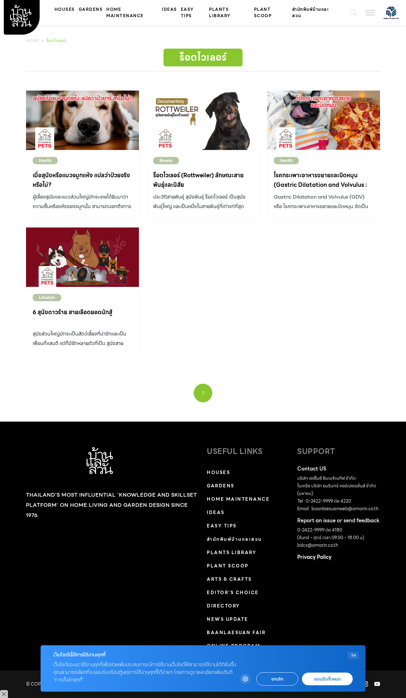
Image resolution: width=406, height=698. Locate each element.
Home (32, 40)
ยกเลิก (277, 679)
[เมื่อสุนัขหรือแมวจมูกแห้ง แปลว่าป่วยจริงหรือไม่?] (82, 120)
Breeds (166, 161)
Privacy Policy (314, 557)
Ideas (169, 9)
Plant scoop (263, 12)
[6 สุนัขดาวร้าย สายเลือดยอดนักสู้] (82, 257)
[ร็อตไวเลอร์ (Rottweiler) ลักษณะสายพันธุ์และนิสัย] (203, 120)
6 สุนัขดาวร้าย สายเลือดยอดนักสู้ (72, 312)
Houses (65, 9)
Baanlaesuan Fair (236, 632)
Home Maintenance (125, 12)
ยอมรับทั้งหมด (327, 679)
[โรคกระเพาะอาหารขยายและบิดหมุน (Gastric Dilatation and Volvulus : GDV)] (323, 120)
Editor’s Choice (233, 592)
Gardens (91, 9)
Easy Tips (187, 12)
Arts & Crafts (229, 579)
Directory (223, 605)
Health (45, 161)
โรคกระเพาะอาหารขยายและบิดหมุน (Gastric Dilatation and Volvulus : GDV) (320, 185)
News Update (227, 619)
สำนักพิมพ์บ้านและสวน (310, 12)
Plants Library (220, 12)
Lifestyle (47, 298)
